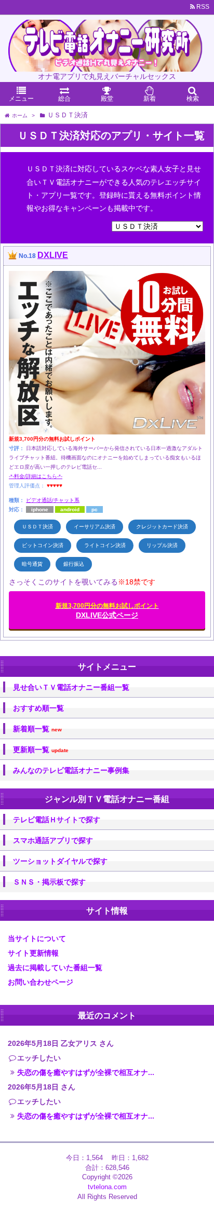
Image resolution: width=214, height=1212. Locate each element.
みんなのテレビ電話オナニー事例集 (71, 770)
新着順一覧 (37, 729)
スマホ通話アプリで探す (53, 840)
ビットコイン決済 (42, 545)
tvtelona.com (107, 1187)
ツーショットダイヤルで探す (60, 861)
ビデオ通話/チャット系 (52, 500)
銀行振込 (73, 564)
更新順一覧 (41, 750)
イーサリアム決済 (94, 526)
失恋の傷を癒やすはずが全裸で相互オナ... (85, 1072)
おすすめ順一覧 (38, 708)
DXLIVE (52, 255)
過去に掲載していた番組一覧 (55, 967)
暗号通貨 (32, 564)
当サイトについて (37, 938)
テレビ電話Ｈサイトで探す (56, 819)
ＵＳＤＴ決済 (37, 526)
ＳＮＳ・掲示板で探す (49, 882)
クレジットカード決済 (162, 526)
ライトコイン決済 (105, 545)
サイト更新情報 (33, 953)
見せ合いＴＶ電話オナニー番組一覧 (71, 687)
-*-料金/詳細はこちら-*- (35, 476)
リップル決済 (162, 545)
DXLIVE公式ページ (107, 610)
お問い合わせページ (40, 982)
